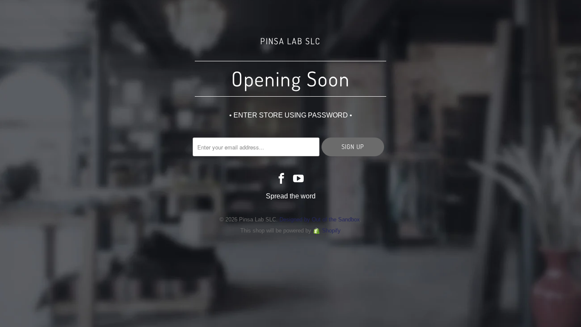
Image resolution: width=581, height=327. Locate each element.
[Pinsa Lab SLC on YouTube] (298, 179)
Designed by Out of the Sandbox (319, 219)
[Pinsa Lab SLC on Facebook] (281, 179)
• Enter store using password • (290, 115)
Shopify (331, 230)
